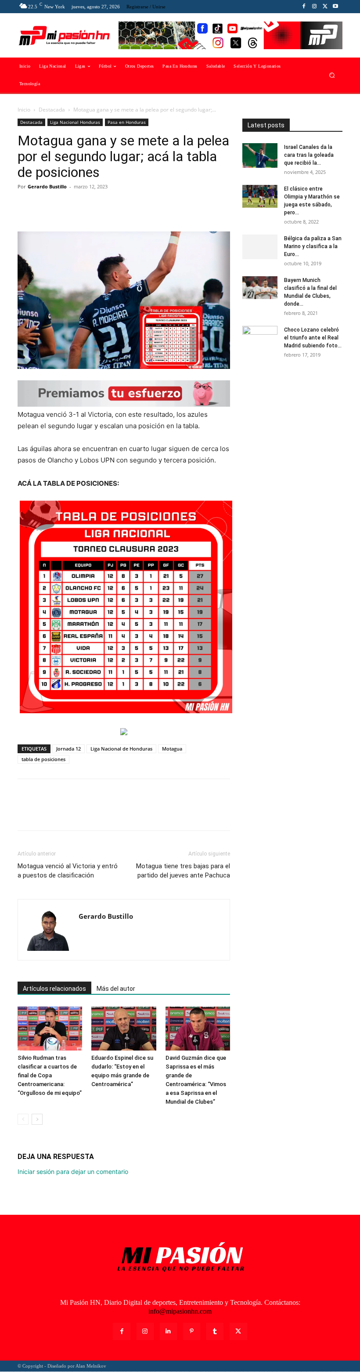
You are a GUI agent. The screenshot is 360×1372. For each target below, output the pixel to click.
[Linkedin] (168, 1331)
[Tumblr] (214, 1331)
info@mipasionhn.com (180, 1311)
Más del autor (116, 988)
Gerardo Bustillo (47, 186)
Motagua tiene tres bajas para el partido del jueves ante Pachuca (183, 870)
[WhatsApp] (87, 206)
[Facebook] (304, 6)
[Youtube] (335, 6)
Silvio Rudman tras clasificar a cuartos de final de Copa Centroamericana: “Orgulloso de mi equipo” (50, 1075)
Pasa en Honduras (127, 122)
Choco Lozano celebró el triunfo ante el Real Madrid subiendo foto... (313, 338)
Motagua (172, 748)
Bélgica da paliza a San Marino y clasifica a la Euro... (313, 246)
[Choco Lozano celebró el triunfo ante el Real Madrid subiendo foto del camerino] (259, 338)
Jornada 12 (68, 748)
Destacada (52, 109)
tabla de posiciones (43, 759)
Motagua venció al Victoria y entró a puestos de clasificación (68, 870)
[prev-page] (23, 1119)
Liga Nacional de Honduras (121, 748)
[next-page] (37, 1119)
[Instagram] (314, 6)
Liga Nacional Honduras (75, 122)
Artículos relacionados (54, 988)
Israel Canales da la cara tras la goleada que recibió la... (309, 155)
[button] (332, 75)
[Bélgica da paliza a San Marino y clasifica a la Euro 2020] (259, 247)
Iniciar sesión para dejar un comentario (73, 1171)
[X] (325, 6)
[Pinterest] (67, 206)
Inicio (24, 109)
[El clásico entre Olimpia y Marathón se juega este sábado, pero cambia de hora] (259, 196)
